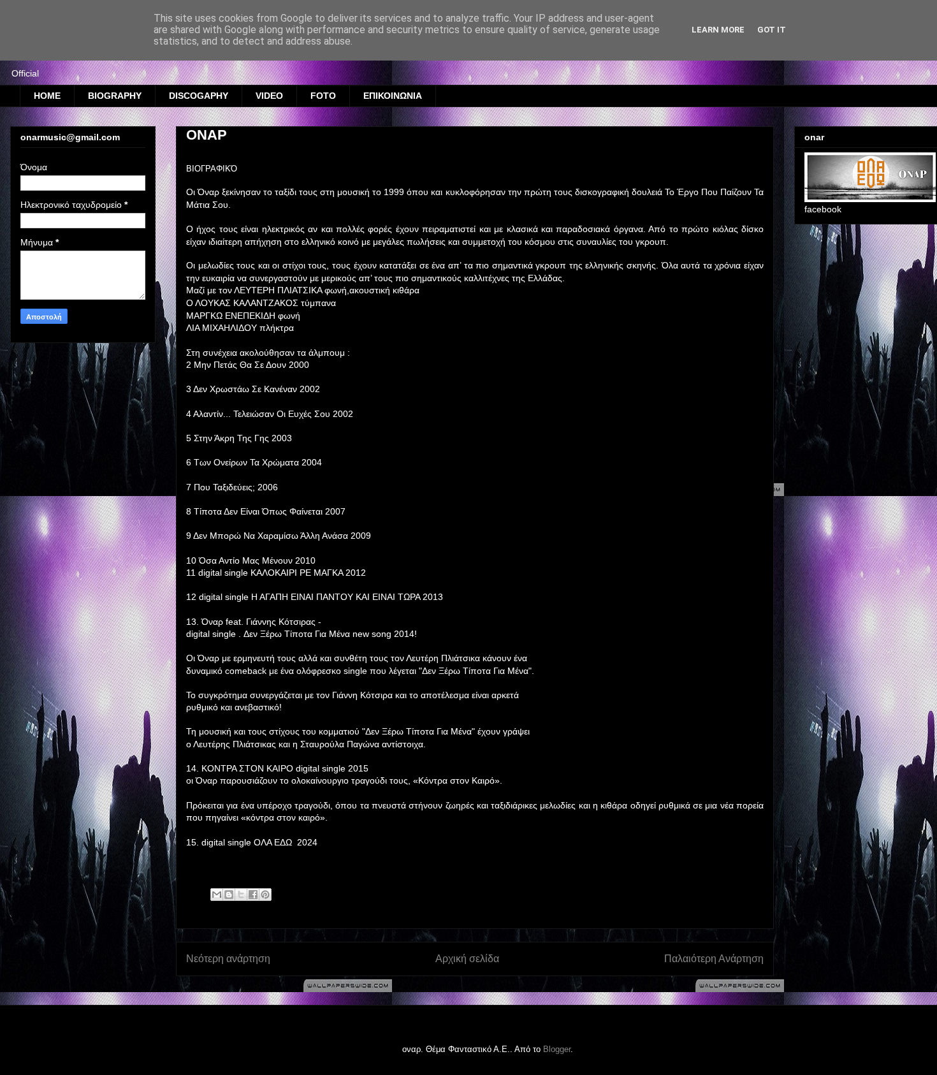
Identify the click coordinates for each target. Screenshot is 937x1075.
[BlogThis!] (228, 894)
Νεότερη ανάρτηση (228, 958)
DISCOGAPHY (198, 96)
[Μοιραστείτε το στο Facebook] (253, 894)
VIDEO (269, 96)
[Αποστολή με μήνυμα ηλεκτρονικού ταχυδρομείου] (216, 894)
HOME (47, 96)
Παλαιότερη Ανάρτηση (714, 958)
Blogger (556, 1049)
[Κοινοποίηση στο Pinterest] (265, 894)
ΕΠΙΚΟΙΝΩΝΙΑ (392, 96)
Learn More (718, 29)
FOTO (323, 96)
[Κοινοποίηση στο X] (241, 894)
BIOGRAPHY (115, 96)
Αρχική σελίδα (467, 958)
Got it (771, 29)
